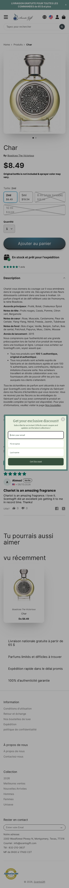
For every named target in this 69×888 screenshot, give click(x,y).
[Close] (63, 419)
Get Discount (36, 462)
